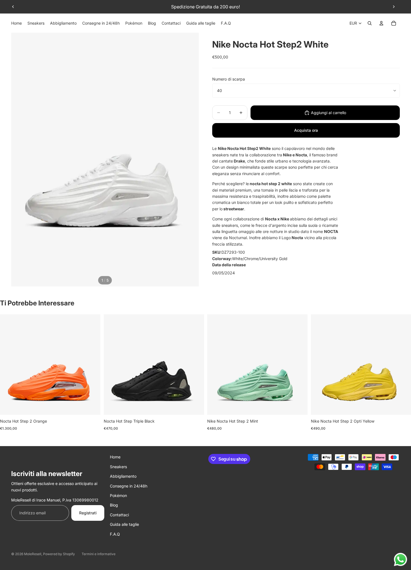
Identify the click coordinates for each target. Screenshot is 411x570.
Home (115, 456)
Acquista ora (306, 130)
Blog (114, 505)
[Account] (381, 23)
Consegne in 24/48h (128, 486)
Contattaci (119, 514)
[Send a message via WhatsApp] (400, 559)
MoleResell (32, 554)
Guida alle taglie (124, 524)
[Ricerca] (369, 23)
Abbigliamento (123, 476)
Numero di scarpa (228, 79)
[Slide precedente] (13, 7)
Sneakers (118, 466)
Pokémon (118, 495)
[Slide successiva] (394, 7)
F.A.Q (115, 534)
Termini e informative (98, 554)
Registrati (87, 512)
